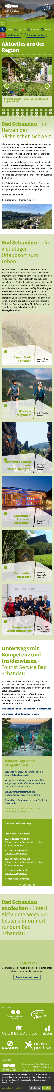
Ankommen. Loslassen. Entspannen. (22, 519)
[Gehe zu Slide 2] (8, 110)
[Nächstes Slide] (47, 86)
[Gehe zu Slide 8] (36, 110)
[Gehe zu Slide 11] (50, 110)
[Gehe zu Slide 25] (17, 115)
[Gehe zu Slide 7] (31, 110)
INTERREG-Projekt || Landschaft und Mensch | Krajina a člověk (26, 100)
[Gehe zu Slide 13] (8, 113)
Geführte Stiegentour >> (16, 853)
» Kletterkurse (44, 709)
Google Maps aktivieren (27, 977)
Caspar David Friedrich (23, 359)
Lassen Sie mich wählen (12, 1088)
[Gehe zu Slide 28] (31, 115)
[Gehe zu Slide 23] (8, 115)
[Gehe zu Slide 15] (17, 113)
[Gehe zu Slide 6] (27, 110)
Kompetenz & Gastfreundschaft (19, 629)
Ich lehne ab (35, 1088)
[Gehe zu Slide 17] (27, 113)
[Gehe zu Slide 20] (41, 113)
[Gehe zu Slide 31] (46, 115)
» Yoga (35, 714)
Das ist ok (46, 1088)
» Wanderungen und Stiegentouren (18, 709)
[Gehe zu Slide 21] (46, 113)
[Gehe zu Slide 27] (27, 115)
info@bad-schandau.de (33, 1070)
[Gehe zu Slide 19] (36, 113)
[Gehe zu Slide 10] (46, 110)
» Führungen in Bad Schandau (16, 714)
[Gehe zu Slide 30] (41, 115)
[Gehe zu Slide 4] (17, 110)
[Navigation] (47, 7)
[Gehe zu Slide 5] (22, 110)
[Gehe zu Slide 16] (22, 113)
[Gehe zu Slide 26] (22, 115)
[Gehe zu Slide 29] (36, 115)
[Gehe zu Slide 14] (13, 113)
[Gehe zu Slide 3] (13, 110)
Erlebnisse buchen (36, 35)
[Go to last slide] (6, 86)
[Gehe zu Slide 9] (41, 110)
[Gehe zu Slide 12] (3, 113)
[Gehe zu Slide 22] (50, 113)
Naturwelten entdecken (23, 575)
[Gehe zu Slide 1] (3, 110)
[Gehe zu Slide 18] (31, 113)
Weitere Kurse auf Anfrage (17, 879)
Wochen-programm (24, 413)
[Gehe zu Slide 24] (13, 115)
